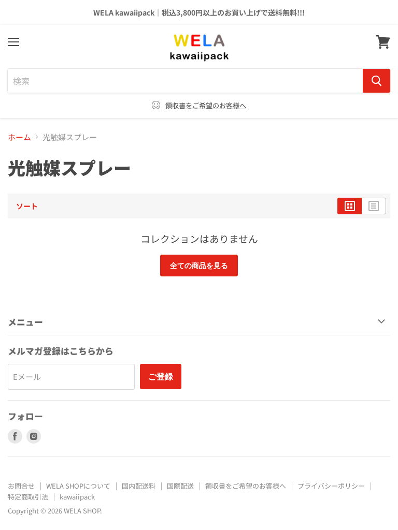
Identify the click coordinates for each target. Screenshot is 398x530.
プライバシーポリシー (331, 486)
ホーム (19, 136)
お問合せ (21, 486)
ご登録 (160, 376)
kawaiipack (77, 497)
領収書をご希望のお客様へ (205, 105)
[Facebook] (15, 436)
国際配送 (180, 486)
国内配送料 (138, 486)
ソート (27, 206)
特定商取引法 (28, 497)
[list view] (374, 206)
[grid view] (349, 206)
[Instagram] (33, 436)
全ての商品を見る (199, 265)
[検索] (376, 81)
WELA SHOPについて (78, 486)
